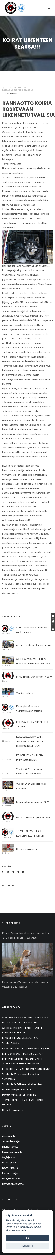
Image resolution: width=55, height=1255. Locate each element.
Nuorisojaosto (9, 1163)
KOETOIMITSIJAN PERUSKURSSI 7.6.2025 (23, 1054)
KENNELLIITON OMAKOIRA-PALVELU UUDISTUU (26, 1069)
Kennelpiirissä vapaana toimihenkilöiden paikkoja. (27, 1049)
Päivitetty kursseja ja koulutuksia (33, 818)
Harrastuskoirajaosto (13, 1184)
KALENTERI (53, 624)
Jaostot (7, 1126)
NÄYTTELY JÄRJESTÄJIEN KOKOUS (33, 646)
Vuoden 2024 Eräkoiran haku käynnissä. (22, 1084)
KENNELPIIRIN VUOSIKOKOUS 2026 (34, 677)
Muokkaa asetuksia (16, 1230)
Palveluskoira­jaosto (12, 1173)
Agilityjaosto (8, 1136)
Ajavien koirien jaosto (13, 1142)
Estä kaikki (27, 1246)
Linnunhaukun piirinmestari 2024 (32, 802)
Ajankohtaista (18, 87)
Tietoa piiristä (11, 923)
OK (27, 1238)
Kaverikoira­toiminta (12, 1152)
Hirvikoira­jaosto (10, 1147)
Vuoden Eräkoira (24, 693)
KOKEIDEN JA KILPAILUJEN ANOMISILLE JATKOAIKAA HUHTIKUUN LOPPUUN (29, 741)
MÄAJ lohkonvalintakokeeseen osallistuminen (25, 1018)
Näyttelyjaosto (10, 1168)
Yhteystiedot (10, 1199)
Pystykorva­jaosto (11, 1179)
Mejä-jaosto (8, 1158)
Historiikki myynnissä (26, 849)
